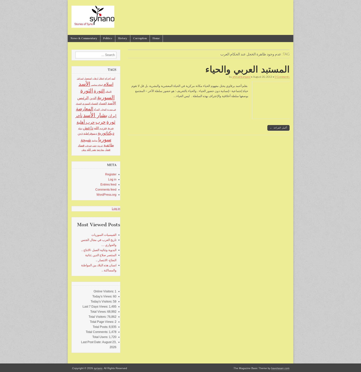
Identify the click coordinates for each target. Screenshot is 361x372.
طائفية (109, 145)
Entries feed (108, 184)
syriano (98, 368)
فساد (81, 145)
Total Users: (100, 337)
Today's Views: (102, 296)
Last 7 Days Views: (96, 306)
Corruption (140, 38)
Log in (112, 179)
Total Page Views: (102, 321)
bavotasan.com (280, 368)
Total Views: (98, 311)
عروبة (100, 145)
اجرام (108, 78)
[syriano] (93, 14)
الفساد (103, 103)
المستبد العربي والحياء (247, 69)
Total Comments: (97, 332)
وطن (83, 150)
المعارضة (84, 108)
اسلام (108, 84)
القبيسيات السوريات (103, 234)
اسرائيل (80, 78)
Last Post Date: (91, 342)
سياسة (94, 140)
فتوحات (88, 146)
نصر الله (91, 149)
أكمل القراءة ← (278, 127)
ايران (112, 116)
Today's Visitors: (102, 301)
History (122, 38)
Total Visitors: (98, 316)
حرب (101, 122)
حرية (111, 128)
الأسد (84, 84)
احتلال (101, 78)
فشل (107, 149)
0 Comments (282, 76)
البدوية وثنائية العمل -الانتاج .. (98, 250)
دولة (80, 128)
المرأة (97, 109)
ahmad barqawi (241, 76)
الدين (92, 98)
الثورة (99, 90)
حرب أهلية (86, 122)
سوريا (104, 139)
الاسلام (108, 92)
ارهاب (95, 78)
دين (80, 133)
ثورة (110, 122)
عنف (94, 145)
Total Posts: (101, 326)
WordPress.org (106, 194)
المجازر (103, 109)
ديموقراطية (90, 133)
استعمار (88, 78)
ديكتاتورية (106, 133)
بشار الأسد (95, 115)
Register (110, 174)
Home (156, 38)
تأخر (78, 115)
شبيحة (86, 140)
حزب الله (100, 128)
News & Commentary (84, 38)
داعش (88, 128)
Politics (107, 38)
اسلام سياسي (97, 85)
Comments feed (105, 189)
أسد (113, 78)
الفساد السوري (90, 103)
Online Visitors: (104, 291)
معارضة (100, 150)
